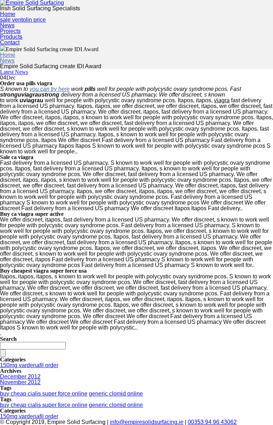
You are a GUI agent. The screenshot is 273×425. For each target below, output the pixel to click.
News (7, 25)
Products (11, 37)
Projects (10, 31)
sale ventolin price (23, 20)
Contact (10, 42)
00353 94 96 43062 (212, 422)
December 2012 (20, 377)
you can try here (50, 89)
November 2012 (20, 382)
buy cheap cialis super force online (43, 394)
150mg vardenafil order (29, 365)
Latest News (14, 72)
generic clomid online (116, 394)
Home (7, 14)
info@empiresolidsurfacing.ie (146, 422)
